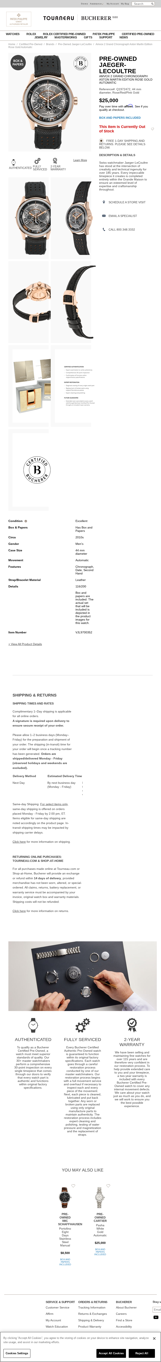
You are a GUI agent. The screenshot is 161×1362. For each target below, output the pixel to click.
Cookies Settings (17, 1353)
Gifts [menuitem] (88, 37)
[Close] (154, 1338)
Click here (19, 841)
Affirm (49, 1313)
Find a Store (124, 1320)
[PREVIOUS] (11, 102)
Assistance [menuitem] (95, 4)
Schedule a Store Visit (127, 202)
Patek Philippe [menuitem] (104, 34)
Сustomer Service (57, 1307)
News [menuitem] (123, 37)
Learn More (80, 160)
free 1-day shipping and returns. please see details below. (122, 144)
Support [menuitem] (106, 37)
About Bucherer (126, 1307)
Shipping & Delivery (91, 1320)
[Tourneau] (80, 16)
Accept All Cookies (111, 1353)
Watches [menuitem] (13, 34)
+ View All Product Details (25, 644)
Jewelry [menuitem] (41, 37)
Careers (121, 1313)
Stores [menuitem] (84, 4)
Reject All (141, 1353)
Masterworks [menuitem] (66, 37)
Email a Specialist (123, 216)
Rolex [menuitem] (31, 34)
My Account (113, 4)
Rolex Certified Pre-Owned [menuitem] (64, 34)
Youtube (156, 1317)
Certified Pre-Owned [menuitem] (138, 34)
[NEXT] (88, 102)
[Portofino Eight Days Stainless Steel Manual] (65, 1228)
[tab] (48, 695)
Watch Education (57, 1326)
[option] (28, 218)
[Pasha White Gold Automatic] (100, 1223)
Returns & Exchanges (92, 1313)
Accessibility (124, 1326)
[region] (80, 1347)
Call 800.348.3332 (122, 229)
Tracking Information (91, 1307)
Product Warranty (89, 1326)
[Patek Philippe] (18, 25)
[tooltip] (25, 521)
